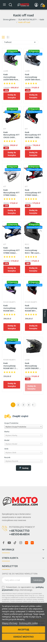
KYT (4, 129)
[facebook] (3, 542)
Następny (33, 405)
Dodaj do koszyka (12, 96)
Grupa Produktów (11, 423)
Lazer (5, 71)
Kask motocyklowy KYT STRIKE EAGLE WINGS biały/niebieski (11, 250)
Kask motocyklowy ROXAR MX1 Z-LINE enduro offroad (9, 366)
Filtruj (45, 313)
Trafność (20, 42)
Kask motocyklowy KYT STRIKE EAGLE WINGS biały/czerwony (33, 192)
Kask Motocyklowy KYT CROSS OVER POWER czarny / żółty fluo (11, 135)
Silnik (6, 449)
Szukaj (25, 468)
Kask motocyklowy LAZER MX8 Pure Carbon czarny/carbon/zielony (11, 77)
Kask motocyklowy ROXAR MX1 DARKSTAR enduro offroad (33, 308)
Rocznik (7, 457)
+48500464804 (19, 534)
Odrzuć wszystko (23, 636)
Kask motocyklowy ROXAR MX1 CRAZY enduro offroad (9, 308)
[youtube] (9, 542)
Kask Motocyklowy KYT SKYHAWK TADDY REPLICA (33, 135)
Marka (6, 431)
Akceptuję (23, 629)
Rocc (27, 244)
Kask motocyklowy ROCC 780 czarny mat (32, 250)
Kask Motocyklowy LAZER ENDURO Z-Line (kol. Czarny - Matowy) (33, 366)
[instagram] (20, 542)
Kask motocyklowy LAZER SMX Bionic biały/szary (33, 77)
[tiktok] (15, 542)
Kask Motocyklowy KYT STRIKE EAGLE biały (11, 192)
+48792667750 (19, 530)
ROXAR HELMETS (9, 302)
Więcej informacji (9, 623)
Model (6, 440)
